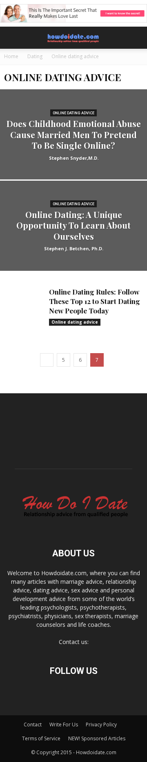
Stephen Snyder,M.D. (73, 158)
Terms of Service (41, 738)
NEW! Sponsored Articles (96, 738)
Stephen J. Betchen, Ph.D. (73, 248)
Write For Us (63, 724)
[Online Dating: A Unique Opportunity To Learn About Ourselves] (73, 244)
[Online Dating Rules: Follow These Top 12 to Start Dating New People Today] (24, 302)
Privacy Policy (101, 724)
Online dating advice (73, 113)
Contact (33, 724)
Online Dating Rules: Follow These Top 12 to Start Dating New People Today (94, 301)
